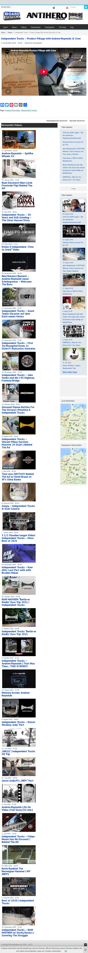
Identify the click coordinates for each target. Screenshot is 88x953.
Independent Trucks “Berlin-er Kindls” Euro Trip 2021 (19, 633)
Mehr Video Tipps (70, 372)
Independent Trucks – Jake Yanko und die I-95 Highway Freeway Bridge (18, 377)
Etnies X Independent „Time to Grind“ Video (18, 248)
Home (3, 32)
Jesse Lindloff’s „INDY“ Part (17, 780)
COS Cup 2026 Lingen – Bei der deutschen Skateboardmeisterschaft (73, 135)
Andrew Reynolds (12, 110)
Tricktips (62, 27)
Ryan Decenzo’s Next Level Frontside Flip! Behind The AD (17, 185)
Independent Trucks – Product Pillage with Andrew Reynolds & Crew (41, 38)
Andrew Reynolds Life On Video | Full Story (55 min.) (17, 808)
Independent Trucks (29, 110)
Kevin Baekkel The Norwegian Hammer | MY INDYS (16, 871)
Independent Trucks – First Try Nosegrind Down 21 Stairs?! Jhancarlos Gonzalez (18, 345)
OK (66, 951)
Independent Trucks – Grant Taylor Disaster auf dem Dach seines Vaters (18, 313)
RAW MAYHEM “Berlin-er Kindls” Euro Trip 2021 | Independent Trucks (16, 602)
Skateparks (49, 27)
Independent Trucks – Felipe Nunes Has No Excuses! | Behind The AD (18, 839)
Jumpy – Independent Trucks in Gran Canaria (18, 507)
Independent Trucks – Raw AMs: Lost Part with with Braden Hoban (17, 570)
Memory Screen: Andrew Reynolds (16, 694)
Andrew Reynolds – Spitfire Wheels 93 (17, 155)
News (14, 27)
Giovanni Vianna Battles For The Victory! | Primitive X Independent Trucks (18, 409)
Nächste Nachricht (77, 121)
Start (5, 27)
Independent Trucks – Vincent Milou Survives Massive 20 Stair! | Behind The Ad (17, 443)
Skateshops (36, 27)
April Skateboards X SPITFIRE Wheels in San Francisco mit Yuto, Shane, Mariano (74, 151)
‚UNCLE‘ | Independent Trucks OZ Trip (18, 752)
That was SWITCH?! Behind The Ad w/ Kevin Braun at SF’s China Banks (18, 476)
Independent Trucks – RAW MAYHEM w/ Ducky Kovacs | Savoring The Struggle (18, 932)
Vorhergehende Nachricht (56, 121)
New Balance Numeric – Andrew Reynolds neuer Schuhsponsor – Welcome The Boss (17, 280)
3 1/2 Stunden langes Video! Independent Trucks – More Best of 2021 (18, 538)
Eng (71, 27)
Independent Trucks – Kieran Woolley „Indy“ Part (18, 723)
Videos (24, 27)
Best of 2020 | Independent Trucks (18, 902)
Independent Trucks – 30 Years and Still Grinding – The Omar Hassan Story (16, 217)
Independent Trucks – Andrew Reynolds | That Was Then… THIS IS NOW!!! (18, 663)
